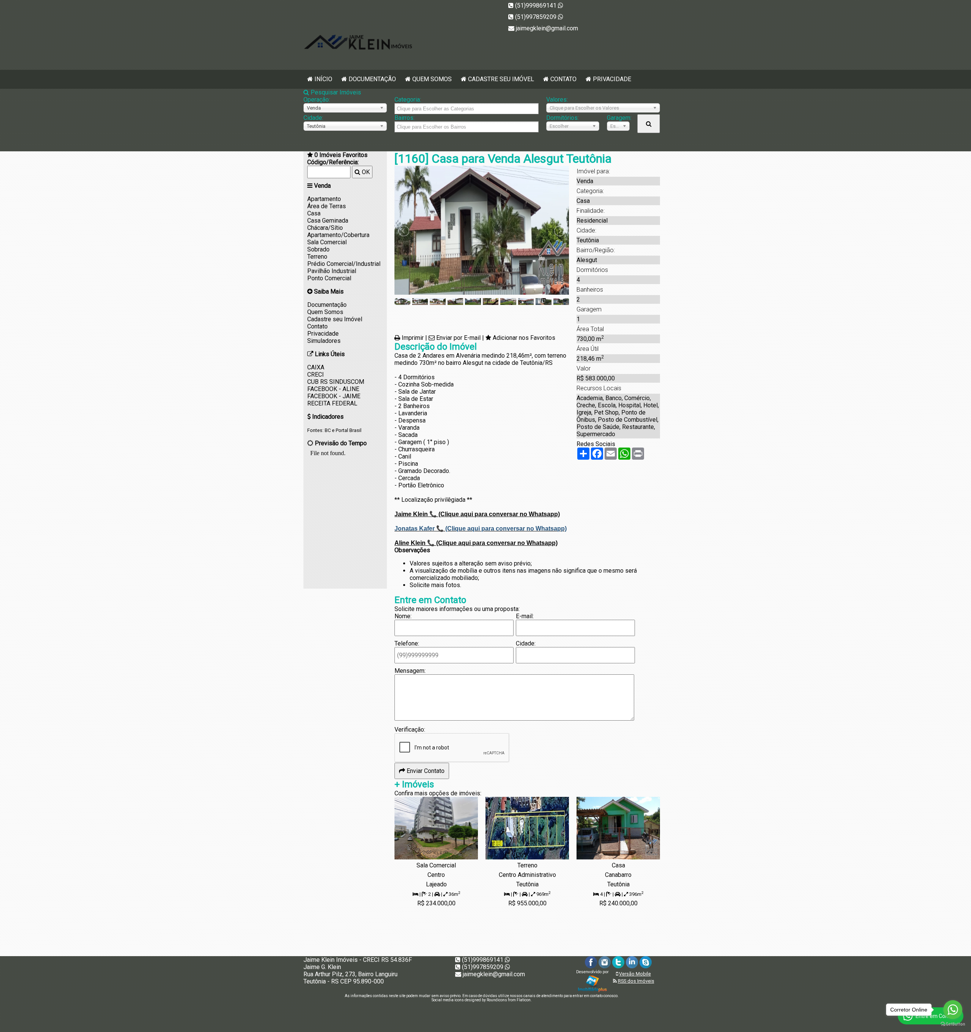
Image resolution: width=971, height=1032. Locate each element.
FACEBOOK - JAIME (333, 396)
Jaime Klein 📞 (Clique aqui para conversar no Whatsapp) (477, 514)
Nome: (403, 616)
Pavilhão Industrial (331, 271)
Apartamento (324, 199)
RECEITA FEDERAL (332, 403)
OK (365, 172)
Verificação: (409, 729)
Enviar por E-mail (458, 337)
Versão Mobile (635, 974)
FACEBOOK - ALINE (333, 389)
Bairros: (404, 117)
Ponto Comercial (329, 278)
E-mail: (525, 616)
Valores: (557, 99)
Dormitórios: (562, 117)
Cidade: (313, 117)
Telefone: (406, 643)
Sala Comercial (327, 242)
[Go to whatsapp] (952, 1009)
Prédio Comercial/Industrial (343, 263)
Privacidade (612, 79)
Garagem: (618, 117)
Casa (314, 213)
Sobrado (318, 249)
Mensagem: (410, 670)
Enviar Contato (425, 770)
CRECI (315, 374)
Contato (563, 79)
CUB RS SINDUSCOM (335, 381)
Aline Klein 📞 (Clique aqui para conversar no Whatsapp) (476, 543)
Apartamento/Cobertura (338, 235)
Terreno (317, 256)
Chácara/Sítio (325, 227)
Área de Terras (326, 206)
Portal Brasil (348, 430)
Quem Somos (432, 79)
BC (328, 430)
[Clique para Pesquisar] (648, 123)
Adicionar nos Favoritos (524, 337)
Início (323, 79)
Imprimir (413, 337)
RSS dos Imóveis (636, 981)
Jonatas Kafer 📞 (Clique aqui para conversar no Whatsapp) (480, 528)
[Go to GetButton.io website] (953, 1024)
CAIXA (315, 367)
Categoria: (407, 99)
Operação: (316, 99)
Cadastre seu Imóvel (501, 79)
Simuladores (324, 340)
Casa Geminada (327, 220)
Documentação (372, 79)
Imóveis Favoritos (341, 155)
